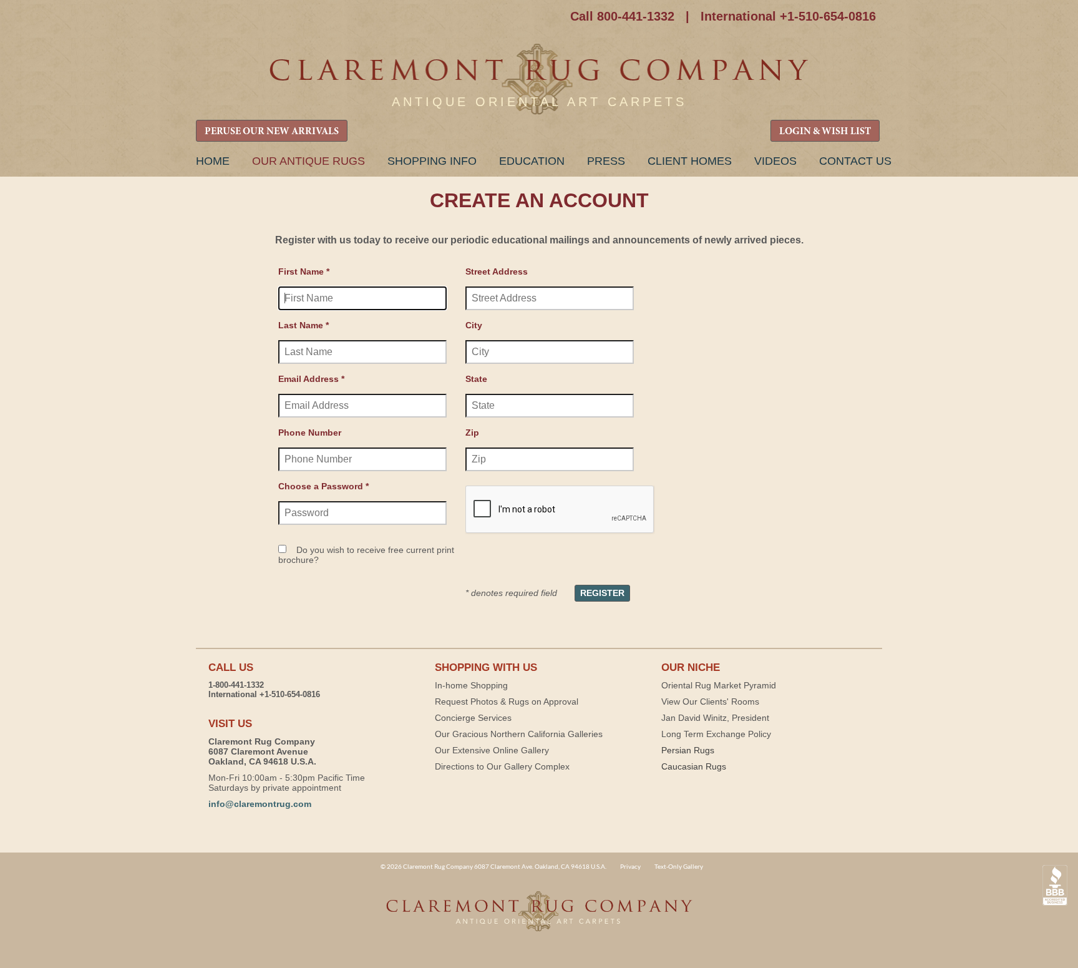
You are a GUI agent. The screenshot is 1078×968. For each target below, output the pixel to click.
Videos (775, 161)
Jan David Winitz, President (715, 718)
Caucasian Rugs (693, 766)
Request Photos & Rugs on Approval (506, 701)
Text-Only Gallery (678, 866)
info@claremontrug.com (259, 804)
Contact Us (855, 161)
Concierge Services (473, 718)
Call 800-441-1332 (622, 16)
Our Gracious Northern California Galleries (519, 734)
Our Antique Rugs (308, 161)
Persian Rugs (687, 750)
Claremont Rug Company (539, 79)
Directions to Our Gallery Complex (502, 766)
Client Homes (690, 161)
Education (532, 161)
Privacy (630, 866)
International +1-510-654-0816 (788, 16)
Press (606, 161)
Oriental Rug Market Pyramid (718, 685)
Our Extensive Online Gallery (492, 750)
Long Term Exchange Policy (716, 734)
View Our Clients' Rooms (710, 701)
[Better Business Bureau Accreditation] (1054, 885)
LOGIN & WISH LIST (825, 132)
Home (213, 161)
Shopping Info (432, 161)
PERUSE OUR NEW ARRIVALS (272, 132)
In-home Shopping (471, 685)
